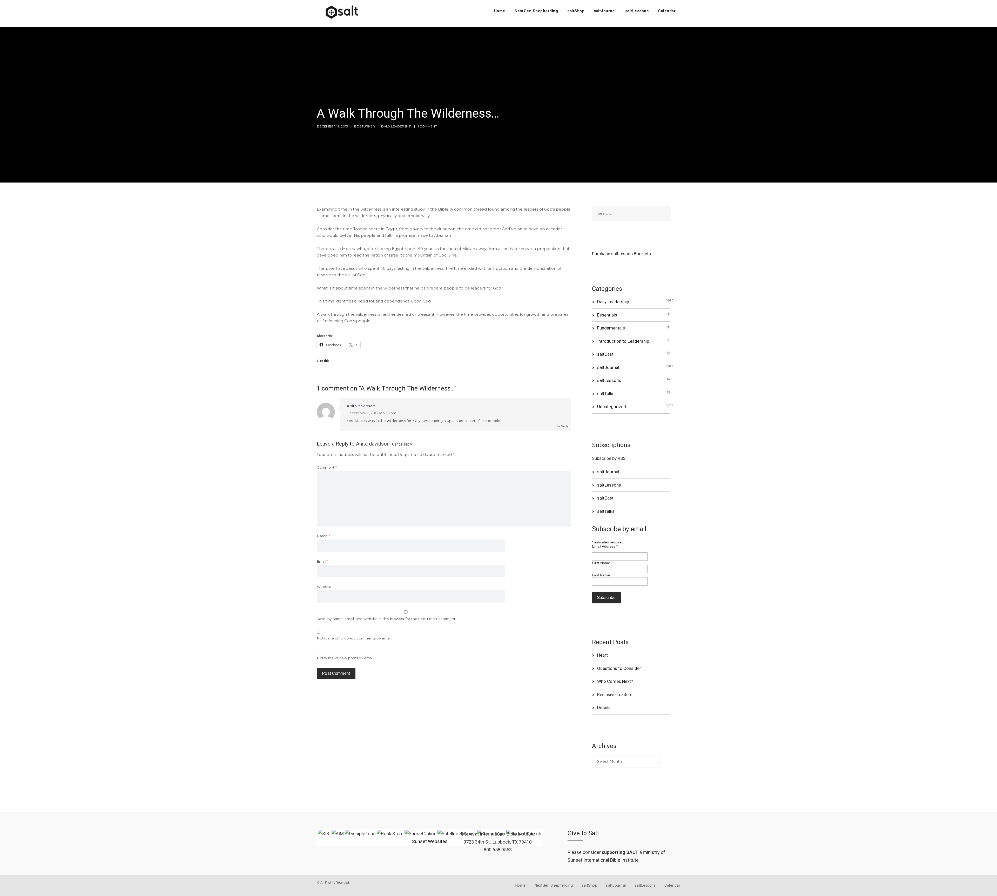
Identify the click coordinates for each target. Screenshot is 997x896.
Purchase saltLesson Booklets (621, 253)
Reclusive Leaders (614, 694)
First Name (601, 563)
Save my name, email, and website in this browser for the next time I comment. (386, 619)
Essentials (607, 315)
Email (322, 561)
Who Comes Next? (615, 681)
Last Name (601, 575)
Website (324, 586)
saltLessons (637, 11)
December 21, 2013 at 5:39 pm (371, 413)
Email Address (605, 546)
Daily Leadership (396, 126)
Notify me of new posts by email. (345, 658)
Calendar (667, 11)
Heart (602, 655)
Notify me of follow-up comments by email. (354, 638)
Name (323, 536)
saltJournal (605, 11)
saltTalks (606, 393)
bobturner (364, 126)
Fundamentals (611, 328)
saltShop (575, 11)
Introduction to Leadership (623, 341)
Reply (565, 426)
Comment (327, 467)
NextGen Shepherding (536, 11)
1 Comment (427, 126)
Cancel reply (402, 444)
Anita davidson (372, 444)
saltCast (605, 354)
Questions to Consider (619, 668)
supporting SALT (620, 852)
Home (499, 11)
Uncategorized (611, 406)
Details (604, 707)
